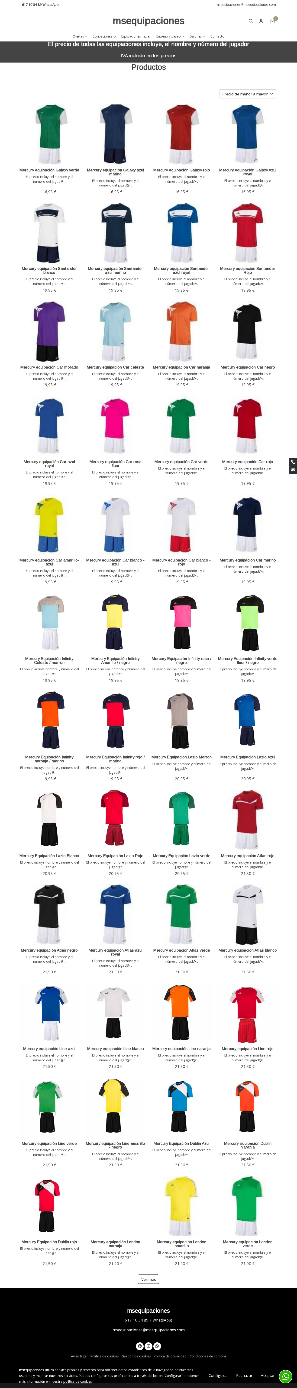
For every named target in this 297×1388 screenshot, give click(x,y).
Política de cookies (104, 1356)
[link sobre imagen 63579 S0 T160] (49, 426)
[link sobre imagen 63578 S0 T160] (115, 426)
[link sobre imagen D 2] (182, 623)
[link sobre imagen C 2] (248, 623)
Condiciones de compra (208, 1356)
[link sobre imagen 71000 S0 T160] (115, 233)
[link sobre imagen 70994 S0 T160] (182, 331)
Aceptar (268, 1375)
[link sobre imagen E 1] (115, 623)
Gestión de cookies (136, 1356)
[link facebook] (140, 1346)
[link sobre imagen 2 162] (182, 134)
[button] (80, 36)
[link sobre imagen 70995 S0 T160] (115, 331)
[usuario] (261, 21)
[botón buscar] (250, 21)
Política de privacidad (170, 1356)
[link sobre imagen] (49, 721)
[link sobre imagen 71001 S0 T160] (49, 233)
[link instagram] (148, 1346)
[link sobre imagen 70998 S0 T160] (248, 233)
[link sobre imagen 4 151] (49, 134)
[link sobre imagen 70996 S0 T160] (49, 331)
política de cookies (77, 1381)
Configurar (218, 1375)
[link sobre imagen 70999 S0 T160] (182, 233)
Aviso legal (79, 1356)
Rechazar (244, 1375)
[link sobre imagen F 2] (49, 623)
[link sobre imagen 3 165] (115, 134)
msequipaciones (148, 20)
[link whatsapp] (157, 1346)
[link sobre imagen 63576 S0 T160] (248, 426)
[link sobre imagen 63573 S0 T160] (182, 525)
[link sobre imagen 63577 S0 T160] (182, 426)
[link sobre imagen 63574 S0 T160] (115, 525)
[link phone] (293, 462)
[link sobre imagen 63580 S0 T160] (248, 331)
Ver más (148, 1279)
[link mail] (293, 470)
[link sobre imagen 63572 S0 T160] (248, 525)
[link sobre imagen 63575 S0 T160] (49, 525)
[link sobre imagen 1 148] (248, 134)
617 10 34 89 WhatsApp (40, 4)
